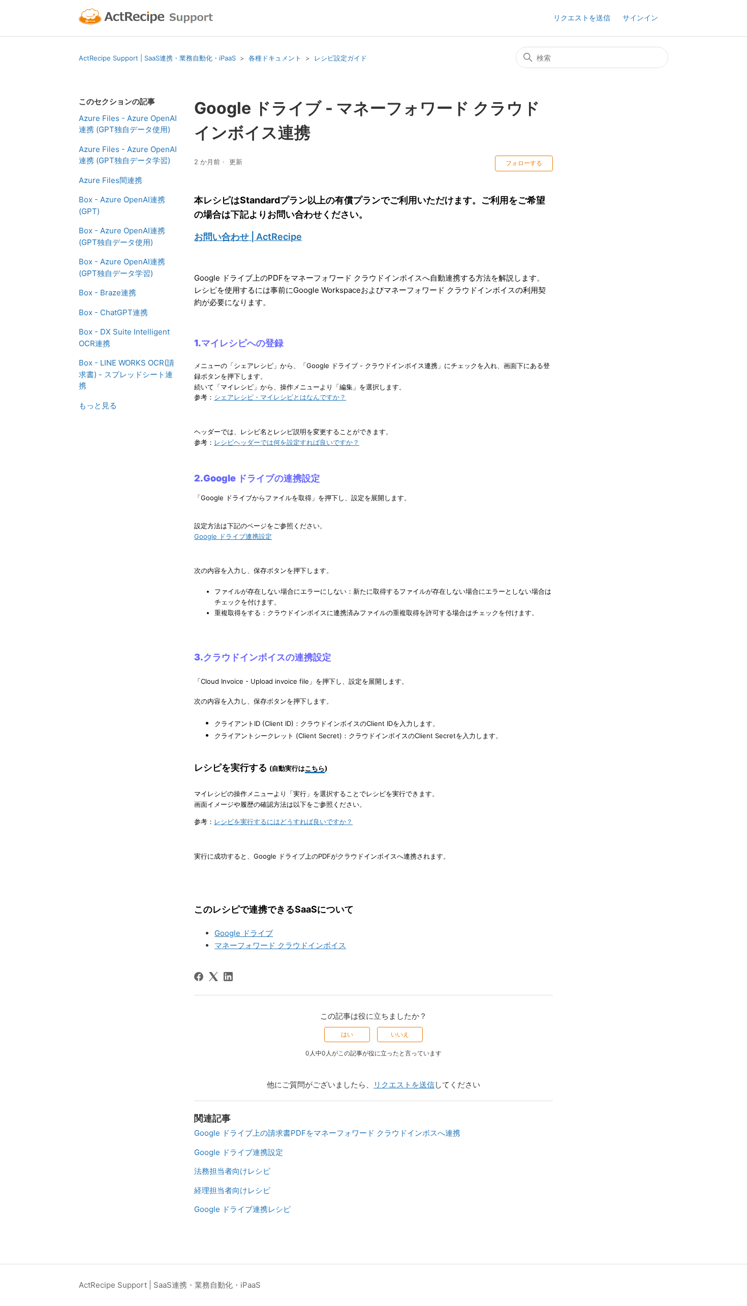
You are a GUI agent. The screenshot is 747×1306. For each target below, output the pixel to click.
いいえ (400, 1034)
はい (347, 1034)
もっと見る (98, 405)
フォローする (524, 163)
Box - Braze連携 (107, 292)
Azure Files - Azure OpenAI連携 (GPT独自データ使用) (128, 124)
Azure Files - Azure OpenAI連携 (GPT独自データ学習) (128, 155)
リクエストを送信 (581, 17)
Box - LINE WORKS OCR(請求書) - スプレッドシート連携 (126, 374)
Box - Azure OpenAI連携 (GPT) (122, 205)
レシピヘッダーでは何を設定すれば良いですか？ (286, 442)
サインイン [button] (640, 17)
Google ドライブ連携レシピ (242, 1209)
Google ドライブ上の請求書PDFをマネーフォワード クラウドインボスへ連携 (327, 1133)
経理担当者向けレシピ (232, 1190)
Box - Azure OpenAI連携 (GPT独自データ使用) (122, 236)
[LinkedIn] (228, 976)
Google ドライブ (243, 933)
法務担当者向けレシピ (232, 1171)
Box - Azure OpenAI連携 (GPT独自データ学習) (122, 267)
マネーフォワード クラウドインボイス (280, 945)
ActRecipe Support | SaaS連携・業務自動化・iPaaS (157, 58)
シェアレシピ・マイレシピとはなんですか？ (280, 397)
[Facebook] (198, 976)
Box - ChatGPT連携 (113, 312)
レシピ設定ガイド (340, 58)
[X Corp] (213, 976)
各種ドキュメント (274, 58)
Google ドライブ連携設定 (233, 536)
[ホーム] (147, 18)
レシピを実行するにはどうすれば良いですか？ (283, 821)
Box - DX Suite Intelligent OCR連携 (124, 337)
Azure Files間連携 (110, 180)
